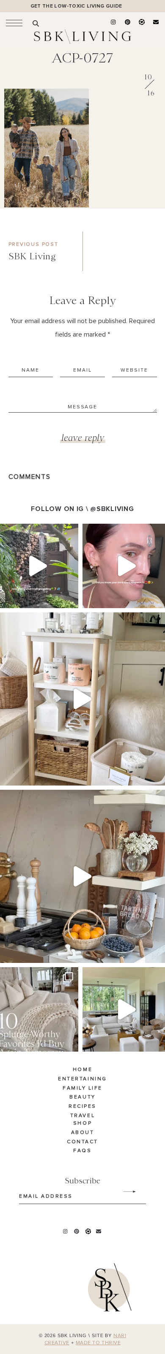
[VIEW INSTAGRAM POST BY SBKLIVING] (69, 597)
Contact (82, 1142)
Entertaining (82, 1079)
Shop (82, 1123)
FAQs (82, 1150)
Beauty (82, 1097)
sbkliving (35, 531)
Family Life (82, 1088)
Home (82, 1069)
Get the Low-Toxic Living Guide (76, 6)
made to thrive (98, 1343)
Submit (125, 1191)
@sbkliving (112, 509)
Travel (82, 1115)
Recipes (82, 1106)
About (82, 1132)
